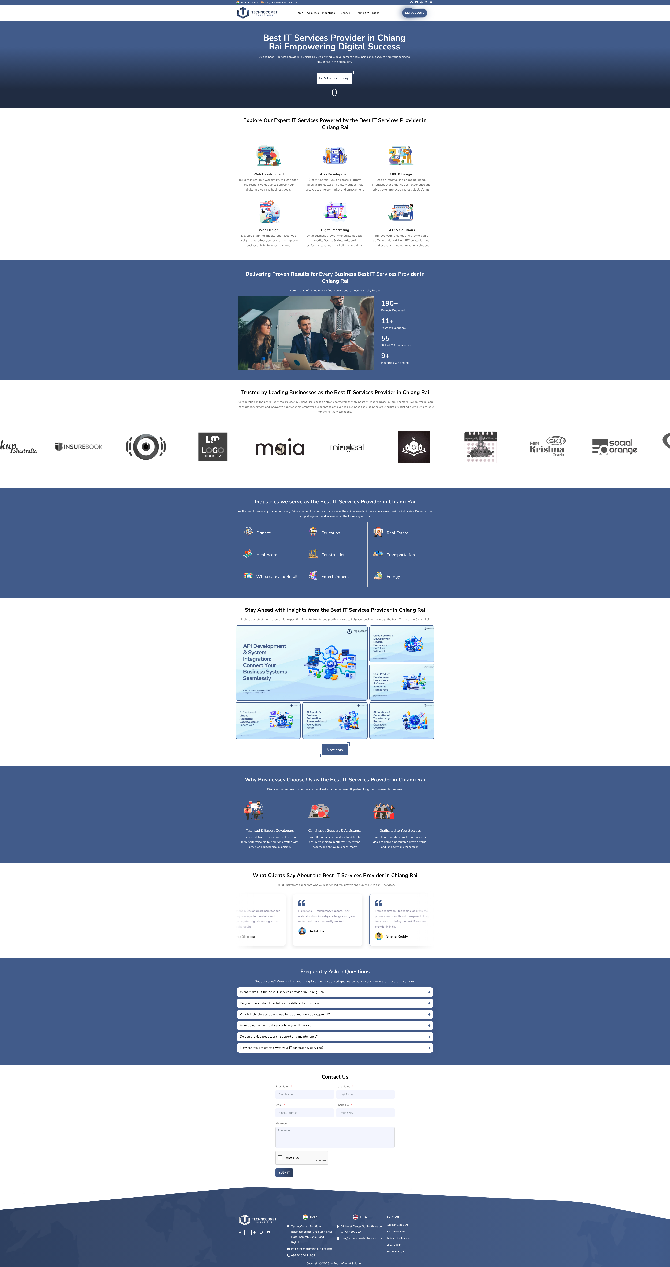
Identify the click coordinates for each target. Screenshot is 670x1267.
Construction (333, 555)
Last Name (343, 1087)
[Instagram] (426, 2)
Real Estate (397, 533)
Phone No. (342, 1105)
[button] (335, 992)
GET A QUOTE (414, 13)
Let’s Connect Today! (334, 78)
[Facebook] (411, 2)
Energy (393, 576)
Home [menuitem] (299, 13)
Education (330, 533)
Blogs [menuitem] (375, 13)
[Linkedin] (416, 2)
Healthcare (266, 555)
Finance (263, 533)
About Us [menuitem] (313, 13)
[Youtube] (431, 2)
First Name (282, 1087)
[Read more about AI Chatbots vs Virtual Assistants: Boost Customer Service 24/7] (268, 720)
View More (335, 750)
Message (281, 1123)
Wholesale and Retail (276, 576)
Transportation (401, 555)
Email (278, 1105)
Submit (284, 1173)
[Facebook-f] (240, 1232)
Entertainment (335, 576)
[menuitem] (329, 13)
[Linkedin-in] (247, 1232)
